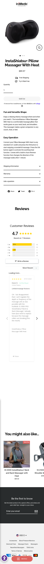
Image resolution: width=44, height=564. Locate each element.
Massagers (34, 544)
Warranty (7, 174)
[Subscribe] (36, 511)
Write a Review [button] (23, 261)
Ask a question (9, 181)
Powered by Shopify (27, 563)
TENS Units (30, 547)
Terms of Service (16, 551)
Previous (7, 317)
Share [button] (17, 356)
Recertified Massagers (17, 547)
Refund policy (28, 551)
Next (37, 317)
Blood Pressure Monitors (27, 541)
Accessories (13, 541)
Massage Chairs (23, 544)
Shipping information (11, 166)
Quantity (7, 84)
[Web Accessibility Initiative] (4, 558)
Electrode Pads (11, 544)
